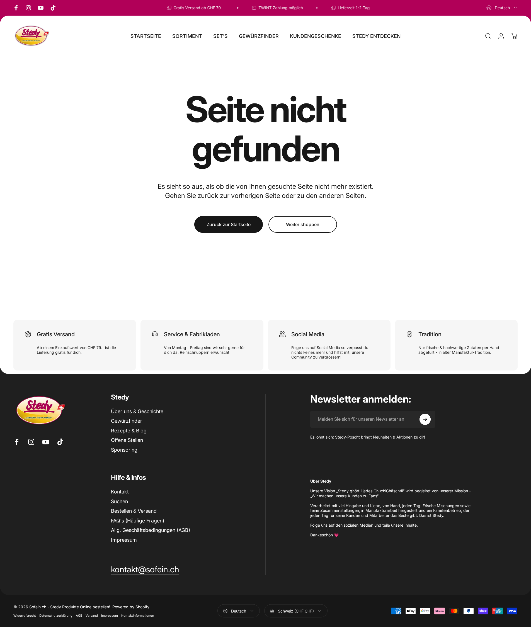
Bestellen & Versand (134, 511)
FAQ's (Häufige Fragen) (137, 521)
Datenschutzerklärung (55, 616)
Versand (92, 616)
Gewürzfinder (126, 421)
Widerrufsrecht (24, 616)
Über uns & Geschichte (137, 411)
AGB (79, 616)
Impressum (124, 540)
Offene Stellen (127, 440)
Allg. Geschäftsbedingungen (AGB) (150, 530)
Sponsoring (124, 450)
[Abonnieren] (425, 419)
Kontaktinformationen (137, 616)
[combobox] (502, 8)
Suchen (119, 501)
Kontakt (120, 492)
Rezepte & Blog (129, 431)
